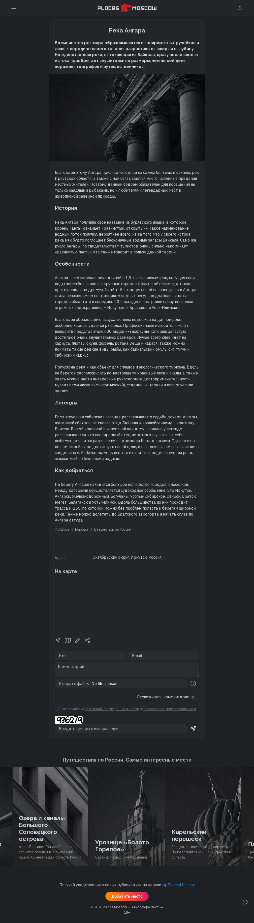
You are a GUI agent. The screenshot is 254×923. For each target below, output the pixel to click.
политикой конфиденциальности (112, 709)
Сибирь (63, 529)
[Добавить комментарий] (245, 901)
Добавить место (127, 896)
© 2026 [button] (127, 907)
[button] (58, 639)
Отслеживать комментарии (163, 696)
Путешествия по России (112, 529)
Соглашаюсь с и (128, 709)
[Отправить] (193, 728)
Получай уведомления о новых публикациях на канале (127, 884)
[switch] (195, 697)
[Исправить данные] (78, 639)
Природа (81, 529)
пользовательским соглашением (169, 709)
